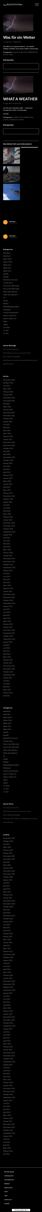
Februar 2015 (8, 553)
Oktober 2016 (8, 499)
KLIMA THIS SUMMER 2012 (28, 52)
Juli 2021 (6, 424)
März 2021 (7, 433)
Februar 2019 (8, 475)
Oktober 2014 (8, 565)
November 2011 (9, 669)
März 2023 (7, 389)
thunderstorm (13, 119)
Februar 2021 (8, 436)
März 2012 (7, 657)
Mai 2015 (6, 544)
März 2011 (7, 690)
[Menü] (36, 4)
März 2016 (7, 514)
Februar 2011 (8, 693)
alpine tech (7, 268)
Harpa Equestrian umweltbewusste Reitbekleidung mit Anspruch (20, 360)
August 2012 (7, 642)
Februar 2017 (8, 493)
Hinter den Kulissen (10, 292)
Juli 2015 (6, 538)
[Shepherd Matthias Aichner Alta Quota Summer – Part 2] (11, 174)
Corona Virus (8, 283)
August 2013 (7, 606)
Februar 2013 (8, 624)
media (5, 301)
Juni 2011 (6, 684)
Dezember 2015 (9, 523)
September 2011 (9, 675)
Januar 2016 (7, 520)
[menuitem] (19, 1171)
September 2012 (9, 639)
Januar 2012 (7, 663)
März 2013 (7, 621)
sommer (5, 54)
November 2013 (9, 597)
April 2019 (6, 472)
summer (5, 119)
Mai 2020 (6, 451)
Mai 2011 (6, 687)
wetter (11, 54)
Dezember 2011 (9, 666)
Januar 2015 (7, 556)
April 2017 (6, 487)
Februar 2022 (8, 410)
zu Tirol (5, 330)
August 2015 (7, 535)
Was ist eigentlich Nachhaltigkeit (11, 356)
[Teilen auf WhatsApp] (21, 66)
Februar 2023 (8, 392)
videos (5, 324)
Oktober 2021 (8, 419)
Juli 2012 (6, 645)
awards (6, 274)
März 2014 (7, 585)
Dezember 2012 (9, 630)
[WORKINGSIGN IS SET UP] (11, 155)
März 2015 (7, 550)
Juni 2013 (6, 612)
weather (21, 119)
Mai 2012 (6, 651)
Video (5, 321)
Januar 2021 (7, 439)
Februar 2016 (8, 517)
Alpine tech (7, 265)
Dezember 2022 (9, 398)
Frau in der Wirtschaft (11, 286)
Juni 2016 (6, 508)
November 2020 (9, 445)
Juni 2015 (6, 541)
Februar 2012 (8, 660)
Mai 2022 (6, 404)
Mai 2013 (6, 615)
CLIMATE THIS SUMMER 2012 (23, 117)
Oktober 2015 (8, 529)
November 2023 (9, 380)
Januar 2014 (7, 591)
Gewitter (15, 52)
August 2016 (7, 502)
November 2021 (9, 416)
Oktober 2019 (8, 460)
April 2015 (6, 547)
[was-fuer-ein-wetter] (18, 24)
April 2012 (6, 654)
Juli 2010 (6, 696)
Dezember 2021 (9, 413)
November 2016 (9, 496)
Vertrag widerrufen (21, 1210)
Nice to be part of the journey (11, 349)
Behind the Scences (10, 280)
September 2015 (9, 532)
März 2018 (7, 481)
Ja (4, 298)
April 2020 (6, 454)
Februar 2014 (8, 588)
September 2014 (9, 567)
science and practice (10, 312)
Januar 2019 (7, 478)
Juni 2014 (6, 576)
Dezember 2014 (9, 559)
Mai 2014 (6, 579)
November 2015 (9, 526)
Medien (6, 304)
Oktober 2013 (8, 600)
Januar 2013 (7, 627)
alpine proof (18, 103)
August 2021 (7, 422)
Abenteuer (7, 253)
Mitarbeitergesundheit (11, 307)
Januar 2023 (7, 395)
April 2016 (6, 511)
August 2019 (7, 463)
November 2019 (9, 457)
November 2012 (9, 633)
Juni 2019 (6, 466)
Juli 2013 (6, 609)
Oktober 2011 (8, 672)
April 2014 (6, 582)
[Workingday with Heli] (11, 192)
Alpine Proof (18, 42)
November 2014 (9, 562)
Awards (6, 277)
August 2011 (7, 678)
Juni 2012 (6, 648)
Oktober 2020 (8, 448)
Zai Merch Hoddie (8, 364)
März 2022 (7, 407)
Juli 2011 (6, 681)
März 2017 (7, 490)
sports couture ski (9, 315)
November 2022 (9, 401)
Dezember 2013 (9, 594)
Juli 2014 (6, 573)
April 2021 (6, 430)
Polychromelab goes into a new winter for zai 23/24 (17, 353)
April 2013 (6, 618)
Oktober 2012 (8, 636)
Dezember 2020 (9, 442)
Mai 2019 (6, 469)
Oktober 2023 (8, 383)
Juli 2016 (6, 505)
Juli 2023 (6, 386)
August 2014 (7, 570)
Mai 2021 (6, 427)
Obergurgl (6, 310)
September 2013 (9, 603)
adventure (6, 256)
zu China (6, 327)
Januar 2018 (7, 484)
